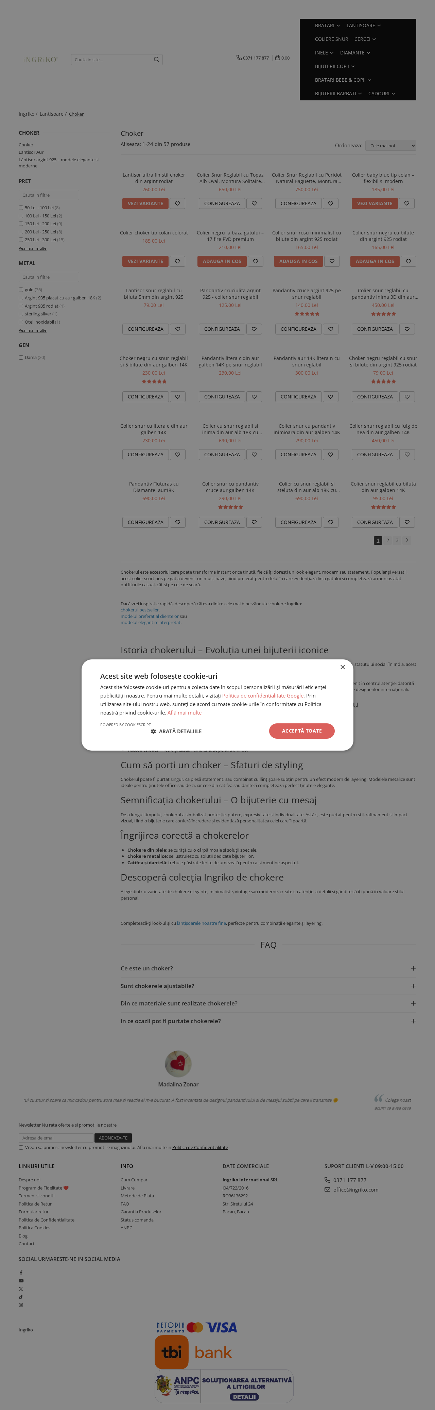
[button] (176, 731)
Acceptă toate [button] (302, 730)
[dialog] (217, 705)
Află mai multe (185, 712)
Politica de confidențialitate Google (262, 695)
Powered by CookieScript (125, 724)
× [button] (342, 667)
